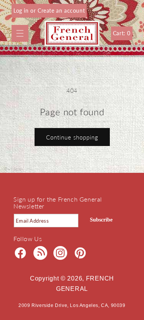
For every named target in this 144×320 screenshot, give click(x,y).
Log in (21, 10)
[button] (20, 33)
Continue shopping (72, 137)
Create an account (61, 10)
